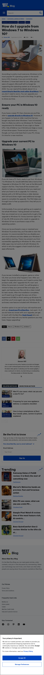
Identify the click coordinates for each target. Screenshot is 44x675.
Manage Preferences (22, 664)
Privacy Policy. (28, 651)
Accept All (21, 658)
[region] (22, 655)
